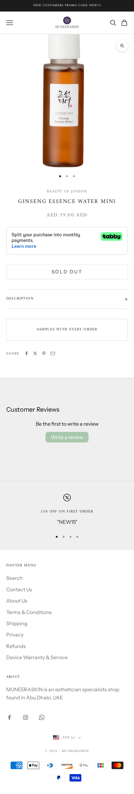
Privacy (14, 634)
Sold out (67, 272)
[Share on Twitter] (35, 353)
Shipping (16, 623)
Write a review (67, 437)
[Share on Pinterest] (43, 353)
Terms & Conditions (29, 612)
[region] (67, 510)
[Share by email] (52, 353)
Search (14, 578)
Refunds (16, 646)
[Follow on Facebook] (9, 717)
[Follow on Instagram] (25, 717)
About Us (16, 601)
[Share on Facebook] (26, 353)
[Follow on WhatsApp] (42, 717)
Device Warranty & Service (37, 657)
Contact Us (19, 589)
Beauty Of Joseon (67, 191)
